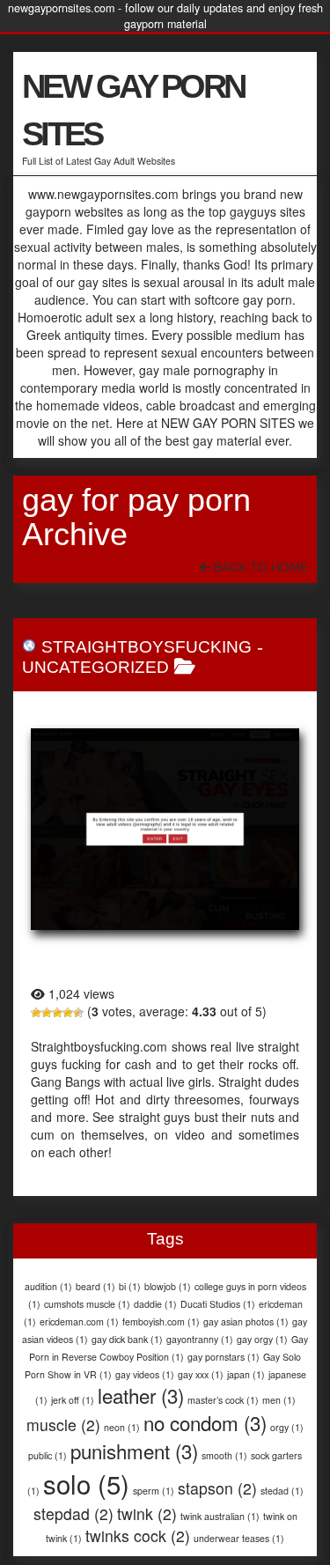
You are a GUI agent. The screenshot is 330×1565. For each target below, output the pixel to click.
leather (141, 1395)
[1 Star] (36, 1013)
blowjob (167, 1286)
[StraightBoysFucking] (165, 829)
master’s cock (223, 1399)
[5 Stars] (78, 1013)
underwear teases (239, 1538)
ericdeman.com (79, 1321)
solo (86, 1483)
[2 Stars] (46, 1013)
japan (246, 1374)
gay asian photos (246, 1321)
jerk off (72, 1399)
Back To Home (259, 567)
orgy (287, 1427)
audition (48, 1286)
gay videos (144, 1374)
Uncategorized (95, 667)
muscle (63, 1425)
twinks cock (137, 1535)
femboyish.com (161, 1321)
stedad (282, 1490)
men (279, 1399)
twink (147, 1513)
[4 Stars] (67, 1013)
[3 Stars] (57, 1013)
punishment (134, 1450)
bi (130, 1286)
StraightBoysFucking (146, 647)
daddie (155, 1303)
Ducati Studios (217, 1303)
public (47, 1455)
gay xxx (201, 1374)
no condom (205, 1422)
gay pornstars (223, 1356)
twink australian (220, 1516)
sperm (153, 1490)
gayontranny (199, 1339)
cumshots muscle (87, 1303)
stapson (217, 1488)
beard (95, 1286)
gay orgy (262, 1339)
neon (122, 1427)
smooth (224, 1455)
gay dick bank (127, 1339)
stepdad (73, 1513)
